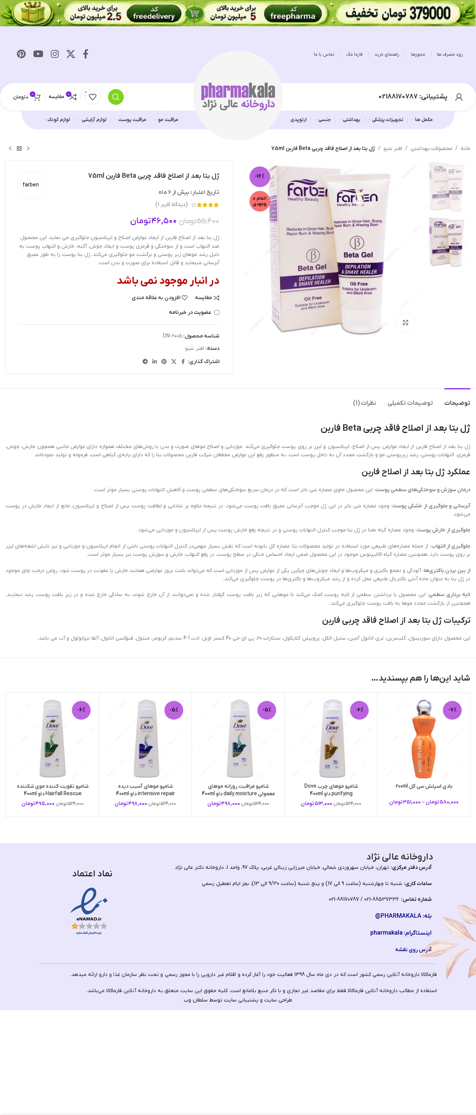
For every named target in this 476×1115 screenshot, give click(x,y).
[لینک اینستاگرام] (54, 55)
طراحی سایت (278, 1000)
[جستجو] (116, 96)
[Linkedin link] (154, 362)
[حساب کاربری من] (459, 96)
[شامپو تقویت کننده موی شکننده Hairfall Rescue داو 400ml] (52, 738)
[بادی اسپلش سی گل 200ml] (423, 738)
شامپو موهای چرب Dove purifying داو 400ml (331, 790)
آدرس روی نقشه (413, 949)
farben (31, 185)
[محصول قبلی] (28, 148)
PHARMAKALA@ (398, 916)
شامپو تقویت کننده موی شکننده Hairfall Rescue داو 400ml (52, 790)
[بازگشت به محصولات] (19, 148)
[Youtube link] (38, 55)
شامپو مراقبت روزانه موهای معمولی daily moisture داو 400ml (238, 790)
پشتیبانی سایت (241, 1000)
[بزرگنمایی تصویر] (405, 322)
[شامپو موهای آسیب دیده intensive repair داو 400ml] (145, 738)
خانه (465, 148)
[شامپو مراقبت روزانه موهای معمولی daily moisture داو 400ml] (238, 738)
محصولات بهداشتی (431, 148)
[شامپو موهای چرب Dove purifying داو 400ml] (331, 738)
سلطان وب (196, 1000)
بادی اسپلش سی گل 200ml (423, 786)
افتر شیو (392, 148)
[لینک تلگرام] (145, 362)
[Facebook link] (85, 55)
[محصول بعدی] (10, 148)
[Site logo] (238, 96)
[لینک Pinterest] (21, 55)
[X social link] (70, 55)
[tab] (457, 399)
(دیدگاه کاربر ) (171, 204)
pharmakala (386, 933)
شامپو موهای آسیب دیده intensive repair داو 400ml (145, 790)
